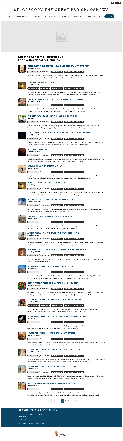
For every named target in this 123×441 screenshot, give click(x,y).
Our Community (21, 16)
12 (76, 401)
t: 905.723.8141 (22, 416)
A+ (113, 3)
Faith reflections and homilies (74, 71)
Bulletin (77, 16)
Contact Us (90, 16)
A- (116, 3)
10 (68, 401)
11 (72, 401)
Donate (109, 16)
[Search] (100, 16)
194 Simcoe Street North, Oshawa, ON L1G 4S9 (30, 414)
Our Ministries (50, 16)
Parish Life (66, 16)
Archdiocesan (45, 71)
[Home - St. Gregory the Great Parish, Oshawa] (9, 16)
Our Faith (36, 16)
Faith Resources (57, 71)
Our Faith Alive (34, 71)
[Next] (79, 401)
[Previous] (43, 401)
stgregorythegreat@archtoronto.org (27, 419)
